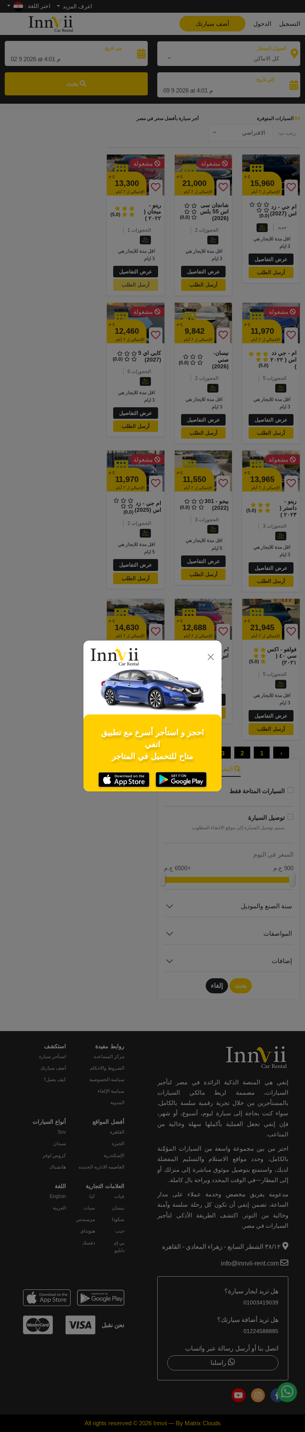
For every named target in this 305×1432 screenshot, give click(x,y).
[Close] (211, 657)
